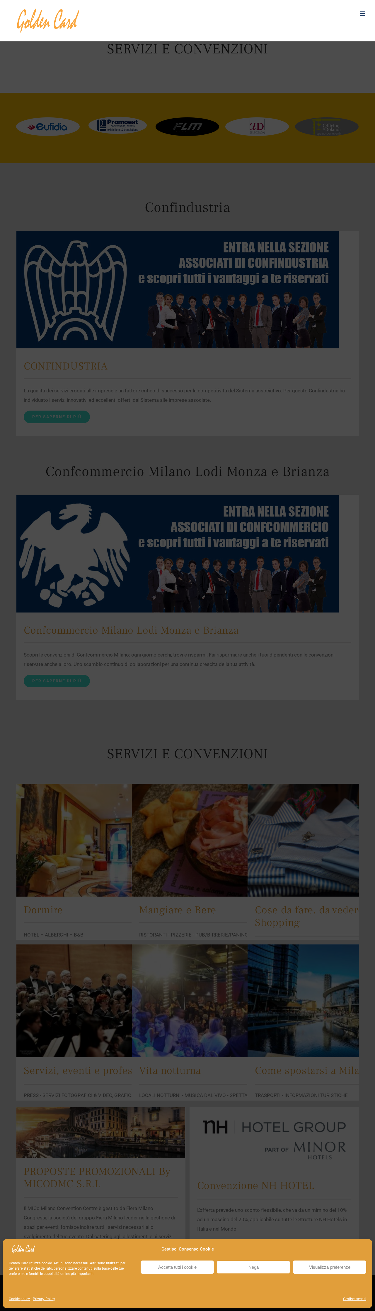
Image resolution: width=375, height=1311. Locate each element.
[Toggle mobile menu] (363, 14)
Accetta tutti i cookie (177, 1267)
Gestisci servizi (354, 1299)
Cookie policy (19, 1299)
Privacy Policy (44, 1299)
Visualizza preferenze (329, 1267)
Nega (253, 1267)
